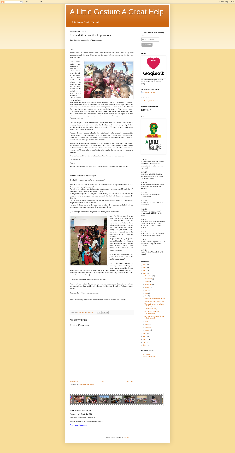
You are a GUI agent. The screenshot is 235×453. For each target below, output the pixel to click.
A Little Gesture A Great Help (117, 12)
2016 (145, 273)
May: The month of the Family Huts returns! (154, 317)
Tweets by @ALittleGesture (150, 101)
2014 (145, 336)
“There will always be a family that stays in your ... (154, 305)
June (146, 293)
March (147, 324)
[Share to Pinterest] (107, 312)
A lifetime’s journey (150, 309)
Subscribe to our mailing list (152, 34)
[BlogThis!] (100, 312)
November (148, 279)
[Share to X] (102, 312)
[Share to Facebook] (105, 312)
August (147, 287)
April (146, 321)
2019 (145, 265)
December (148, 276)
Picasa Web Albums (149, 356)
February (148, 327)
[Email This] (98, 312)
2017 (145, 271)
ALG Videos (147, 354)
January (147, 330)
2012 (145, 342)
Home (102, 381)
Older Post (129, 381)
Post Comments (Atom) (86, 385)
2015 (145, 334)
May (146, 296)
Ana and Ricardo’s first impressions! (151, 312)
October (147, 282)
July (146, 290)
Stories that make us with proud (154, 298)
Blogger (126, 437)
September (148, 284)
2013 (145, 339)
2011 (145, 345)
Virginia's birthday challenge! (154, 301)
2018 (145, 268)
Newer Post (74, 381)
